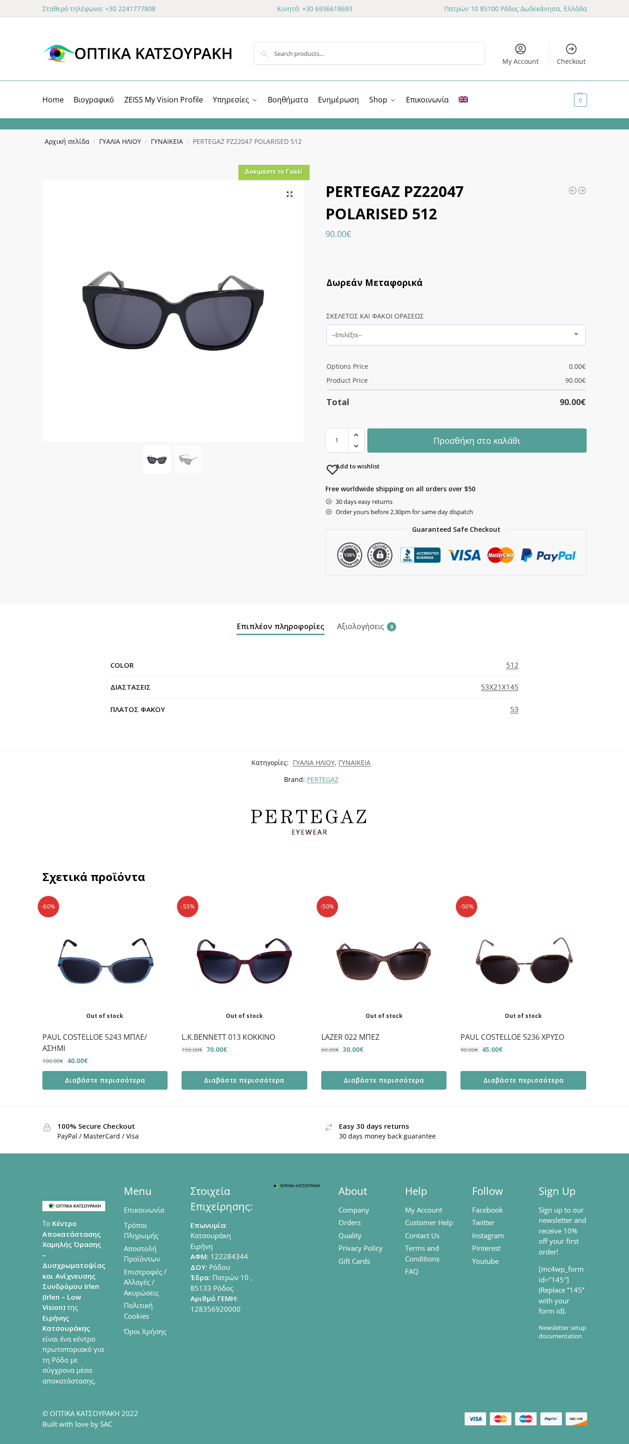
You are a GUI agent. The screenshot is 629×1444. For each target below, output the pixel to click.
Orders (349, 1222)
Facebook (487, 1209)
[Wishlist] (154, 912)
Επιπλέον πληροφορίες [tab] (280, 626)
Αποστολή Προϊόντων (142, 1254)
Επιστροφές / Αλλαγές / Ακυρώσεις (145, 1282)
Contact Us (422, 1235)
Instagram (488, 1235)
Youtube (485, 1261)
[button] (569, 99)
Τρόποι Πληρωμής (141, 1230)
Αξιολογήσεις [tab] (365, 626)
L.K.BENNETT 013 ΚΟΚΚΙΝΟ (228, 1037)
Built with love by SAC (77, 1424)
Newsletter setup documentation (562, 1331)
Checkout (571, 61)
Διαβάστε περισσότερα (105, 1080)
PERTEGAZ (322, 779)
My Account (520, 61)
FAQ (412, 1271)
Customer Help (429, 1222)
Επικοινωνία (144, 1209)
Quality (350, 1235)
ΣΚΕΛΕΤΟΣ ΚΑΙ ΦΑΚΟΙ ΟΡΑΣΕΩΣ (375, 316)
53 (514, 709)
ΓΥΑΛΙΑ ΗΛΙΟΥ (120, 141)
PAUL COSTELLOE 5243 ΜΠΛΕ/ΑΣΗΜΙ (94, 1042)
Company (353, 1209)
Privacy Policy (360, 1248)
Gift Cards (354, 1261)
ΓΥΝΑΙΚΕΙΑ (167, 141)
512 (512, 665)
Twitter (483, 1222)
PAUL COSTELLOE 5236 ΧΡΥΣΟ (512, 1037)
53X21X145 (500, 686)
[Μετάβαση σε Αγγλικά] (463, 99)
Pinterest (486, 1248)
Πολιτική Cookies (138, 1311)
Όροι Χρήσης (145, 1331)
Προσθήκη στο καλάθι (477, 440)
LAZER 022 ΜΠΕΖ (350, 1037)
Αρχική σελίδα (67, 141)
